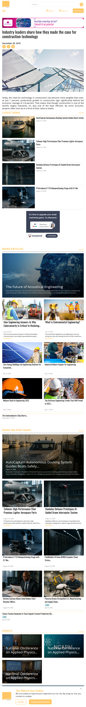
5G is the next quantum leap (13, 334)
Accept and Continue (40, 702)
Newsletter (78, 10)
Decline (21, 702)
